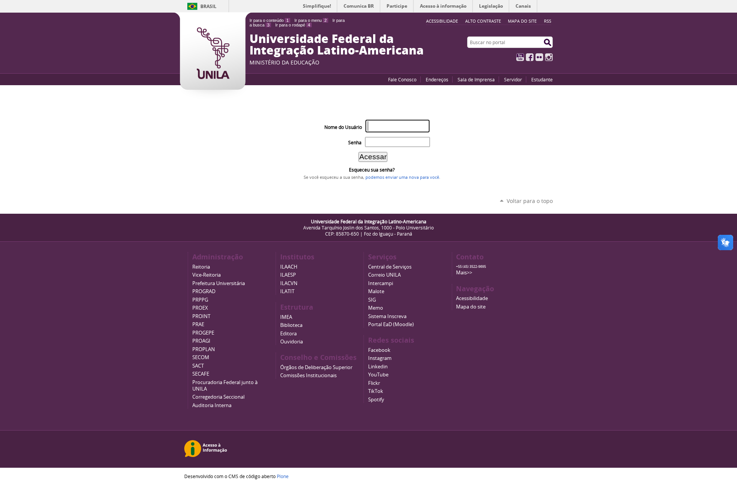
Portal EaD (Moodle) (391, 324)
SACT (198, 366)
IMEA (286, 317)
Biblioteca (291, 325)
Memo (375, 308)
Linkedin (378, 366)
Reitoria (201, 267)
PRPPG (200, 300)
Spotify (376, 399)
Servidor (513, 79)
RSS (547, 21)
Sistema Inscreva (387, 316)
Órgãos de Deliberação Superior (316, 367)
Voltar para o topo (530, 201)
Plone (283, 476)
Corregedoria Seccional (218, 397)
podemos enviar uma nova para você (402, 177)
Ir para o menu (310, 20)
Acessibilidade (472, 298)
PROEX (200, 308)
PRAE (198, 324)
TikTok (375, 391)
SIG (372, 300)
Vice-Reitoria (206, 275)
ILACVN (288, 283)
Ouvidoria (291, 341)
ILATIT (287, 291)
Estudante (542, 79)
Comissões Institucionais (308, 375)
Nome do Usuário (343, 127)
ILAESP (288, 275)
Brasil (208, 6)
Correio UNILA (384, 275)
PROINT (201, 316)
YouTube (520, 57)
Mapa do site (522, 21)
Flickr (539, 57)
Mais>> (464, 272)
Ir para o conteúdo (269, 20)
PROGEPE (203, 333)
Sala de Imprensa (476, 79)
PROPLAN (203, 349)
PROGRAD (203, 291)
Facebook (530, 57)
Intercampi (380, 283)
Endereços (437, 79)
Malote (376, 291)
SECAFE (200, 374)
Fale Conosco (402, 79)
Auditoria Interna (211, 405)
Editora (288, 333)
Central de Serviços (389, 267)
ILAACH (288, 267)
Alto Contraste (483, 21)
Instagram (549, 57)
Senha (355, 142)
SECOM (200, 357)
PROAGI (201, 341)
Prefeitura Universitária (218, 283)
